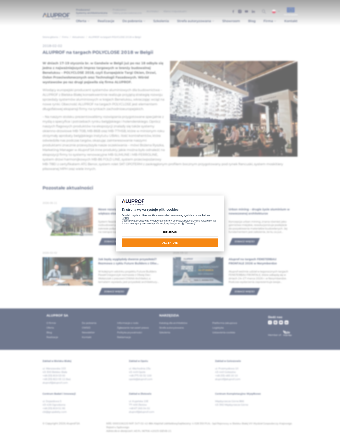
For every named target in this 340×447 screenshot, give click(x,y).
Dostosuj (170, 232)
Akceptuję (170, 242)
